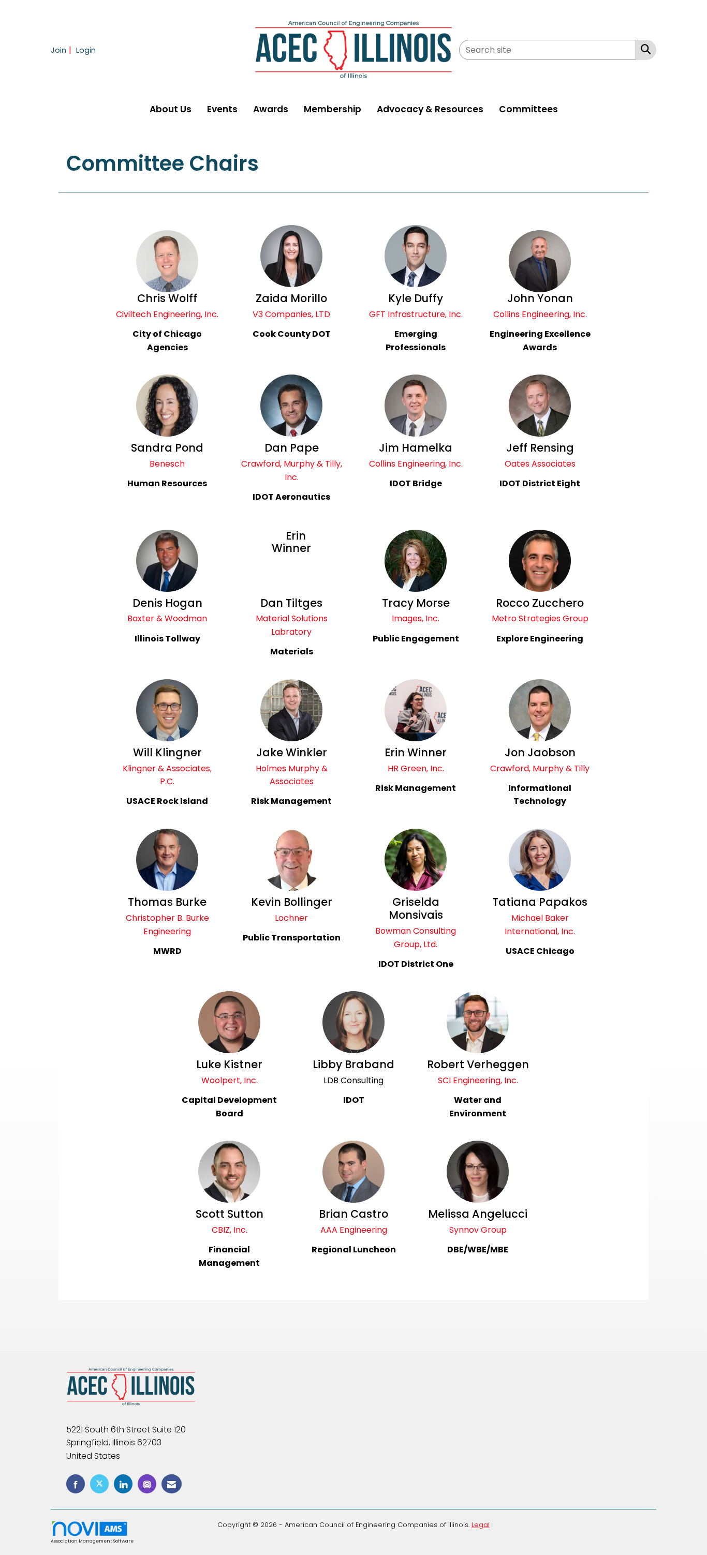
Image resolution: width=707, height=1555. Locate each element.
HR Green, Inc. (416, 768)
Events (222, 109)
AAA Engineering (353, 1230)
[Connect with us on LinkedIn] (123, 1483)
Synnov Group (478, 1230)
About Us (171, 109)
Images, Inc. (415, 618)
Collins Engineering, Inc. (540, 314)
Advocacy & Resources (430, 109)
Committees (528, 109)
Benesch (167, 464)
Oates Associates (540, 464)
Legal (481, 1524)
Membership (332, 109)
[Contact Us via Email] (171, 1483)
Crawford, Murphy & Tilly (540, 768)
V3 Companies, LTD (291, 314)
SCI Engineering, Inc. (478, 1080)
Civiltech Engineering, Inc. (167, 314)
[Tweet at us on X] (99, 1483)
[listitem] (62, 50)
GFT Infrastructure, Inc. (416, 314)
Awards (270, 109)
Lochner (291, 918)
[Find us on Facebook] (75, 1483)
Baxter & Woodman (167, 618)
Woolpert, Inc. (229, 1080)
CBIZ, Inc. (229, 1230)
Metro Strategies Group (540, 618)
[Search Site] (643, 49)
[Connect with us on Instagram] (147, 1483)
